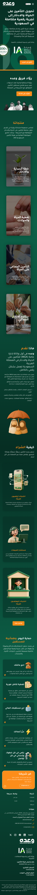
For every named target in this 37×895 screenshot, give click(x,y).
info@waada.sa (25, 785)
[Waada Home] (8, 4)
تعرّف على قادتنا (24, 94)
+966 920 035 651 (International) (23, 823)
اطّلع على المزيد (27, 62)
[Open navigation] (33, 4)
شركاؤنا (32, 804)
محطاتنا (32, 801)
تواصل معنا (18, 623)
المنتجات (32, 797)
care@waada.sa (27, 827)
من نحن (15, 797)
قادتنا (15, 801)
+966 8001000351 (27, 820)
